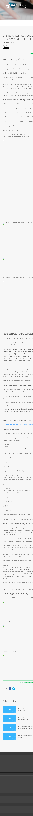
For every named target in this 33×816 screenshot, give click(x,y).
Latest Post (14, 23)
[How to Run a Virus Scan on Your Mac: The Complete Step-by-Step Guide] (9, 709)
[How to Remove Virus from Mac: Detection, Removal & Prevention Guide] (9, 718)
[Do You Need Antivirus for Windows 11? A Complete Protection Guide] (9, 736)
